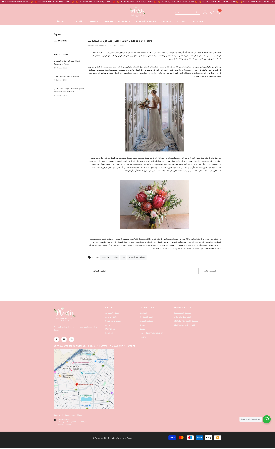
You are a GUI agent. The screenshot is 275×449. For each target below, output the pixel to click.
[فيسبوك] (56, 339)
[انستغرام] (64, 339)
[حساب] (205, 12)
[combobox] (184, 12)
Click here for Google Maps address (68, 415)
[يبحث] (187, 12)
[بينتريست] (71, 339)
